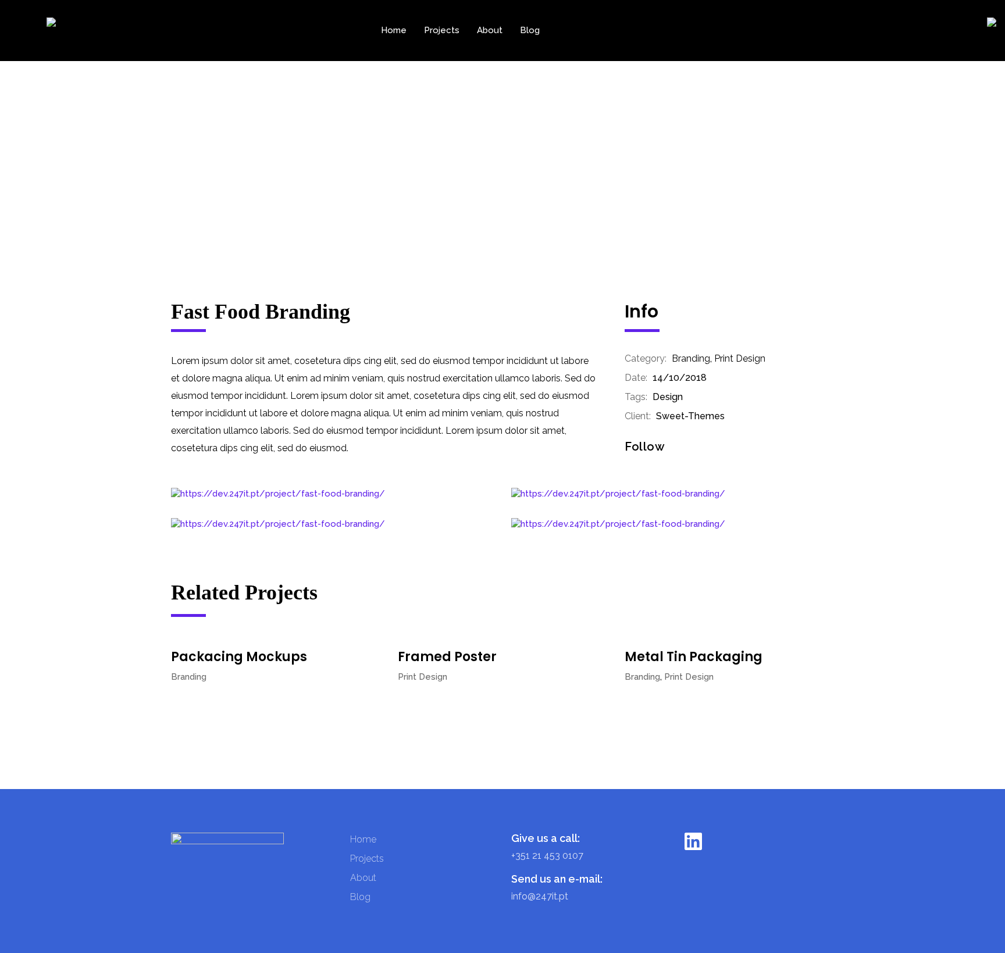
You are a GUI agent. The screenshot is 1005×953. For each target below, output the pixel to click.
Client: (638, 416)
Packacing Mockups (239, 657)
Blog (530, 30)
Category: (646, 358)
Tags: (636, 396)
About (489, 30)
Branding (691, 358)
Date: (636, 377)
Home (394, 30)
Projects (441, 30)
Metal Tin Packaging (693, 657)
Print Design (739, 358)
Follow (645, 447)
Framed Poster (447, 657)
